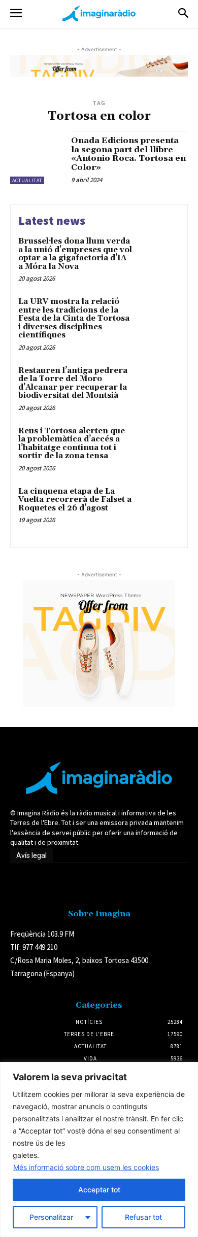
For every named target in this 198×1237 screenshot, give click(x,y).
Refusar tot (143, 1217)
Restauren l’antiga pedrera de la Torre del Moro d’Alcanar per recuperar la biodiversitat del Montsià (72, 383)
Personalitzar (51, 1217)
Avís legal (31, 855)
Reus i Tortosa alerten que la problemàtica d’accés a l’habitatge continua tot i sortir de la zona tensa (71, 443)
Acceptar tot (99, 1189)
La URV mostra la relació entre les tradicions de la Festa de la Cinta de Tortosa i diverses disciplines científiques (73, 318)
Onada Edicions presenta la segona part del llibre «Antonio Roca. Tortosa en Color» (128, 154)
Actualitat (27, 180)
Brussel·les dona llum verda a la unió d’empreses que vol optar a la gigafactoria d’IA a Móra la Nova (75, 253)
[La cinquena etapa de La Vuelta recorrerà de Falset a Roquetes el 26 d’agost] (159, 507)
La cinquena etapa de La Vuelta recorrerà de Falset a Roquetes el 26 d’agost (74, 500)
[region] (99, 1149)
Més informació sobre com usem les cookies (86, 1167)
